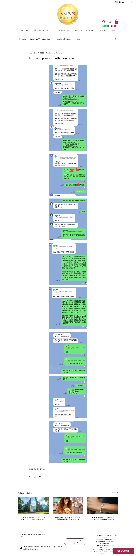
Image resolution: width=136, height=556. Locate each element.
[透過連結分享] (45, 476)
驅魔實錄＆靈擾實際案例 (37, 469)
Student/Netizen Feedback (68, 39)
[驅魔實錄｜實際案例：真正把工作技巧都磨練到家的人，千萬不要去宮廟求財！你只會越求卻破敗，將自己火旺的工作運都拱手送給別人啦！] (68, 505)
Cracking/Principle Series (41, 39)
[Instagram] (115, 26)
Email (22, 537)
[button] (116, 21)
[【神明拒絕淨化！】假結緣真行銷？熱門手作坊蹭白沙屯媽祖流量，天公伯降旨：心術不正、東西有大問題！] (102, 505)
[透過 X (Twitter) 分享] (35, 476)
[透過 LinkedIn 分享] (40, 476)
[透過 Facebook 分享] (30, 476)
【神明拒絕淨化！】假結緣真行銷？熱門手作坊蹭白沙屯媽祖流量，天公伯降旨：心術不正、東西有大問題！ (102, 518)
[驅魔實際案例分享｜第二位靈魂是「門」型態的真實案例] (33, 505)
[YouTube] (112, 26)
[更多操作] (106, 53)
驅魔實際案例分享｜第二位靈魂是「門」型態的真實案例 (33, 518)
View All (115, 492)
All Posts (22, 39)
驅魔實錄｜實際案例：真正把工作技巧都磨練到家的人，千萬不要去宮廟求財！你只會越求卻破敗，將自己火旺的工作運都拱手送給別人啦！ (67, 518)
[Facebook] (109, 26)
